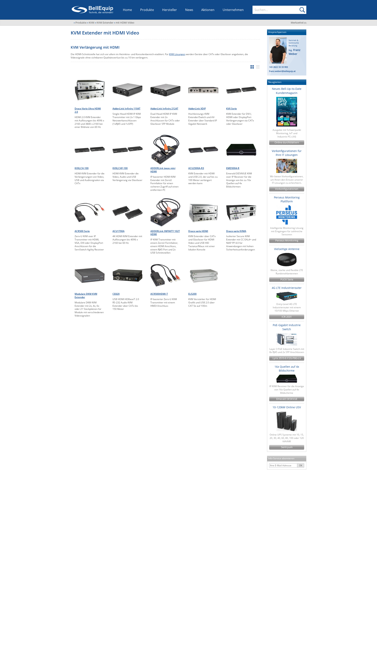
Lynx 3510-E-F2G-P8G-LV (287, 358)
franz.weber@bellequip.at (282, 71)
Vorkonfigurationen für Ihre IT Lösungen (287, 153)
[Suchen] (302, 10)
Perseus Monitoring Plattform (287, 199)
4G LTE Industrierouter (287, 288)
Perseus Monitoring (286, 240)
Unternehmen (233, 10)
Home (127, 10)
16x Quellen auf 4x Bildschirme (287, 368)
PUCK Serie (286, 279)
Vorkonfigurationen (286, 189)
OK (300, 465)
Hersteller (169, 10)
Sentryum (287, 447)
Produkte (147, 10)
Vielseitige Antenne (286, 249)
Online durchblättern (287, 142)
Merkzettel (298, 22)
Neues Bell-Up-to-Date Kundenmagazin (286, 91)
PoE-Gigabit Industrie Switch (287, 327)
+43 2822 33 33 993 (278, 66)
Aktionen (207, 10)
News (189, 10)
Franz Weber (294, 52)
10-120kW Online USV (287, 407)
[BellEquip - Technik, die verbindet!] (92, 10)
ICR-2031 (287, 316)
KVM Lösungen (177, 54)
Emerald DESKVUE (286, 399)
